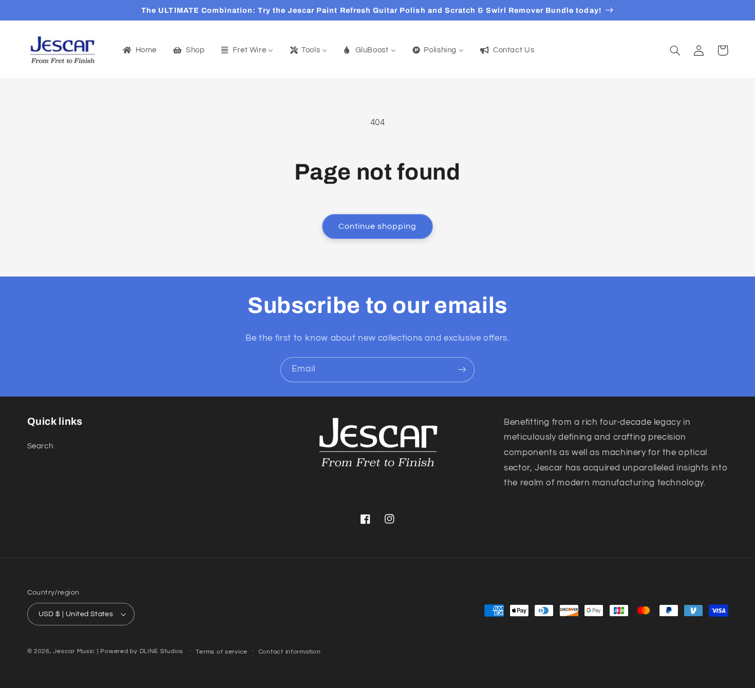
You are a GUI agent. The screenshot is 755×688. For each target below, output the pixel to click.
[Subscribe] (462, 369)
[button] (675, 50)
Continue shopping (377, 226)
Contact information (289, 652)
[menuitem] (139, 50)
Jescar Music (74, 651)
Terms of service (222, 652)
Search (40, 446)
